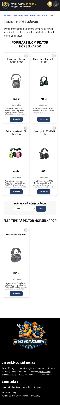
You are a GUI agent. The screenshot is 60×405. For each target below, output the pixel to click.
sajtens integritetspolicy (29, 395)
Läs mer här (16, 119)
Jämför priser (16, 105)
